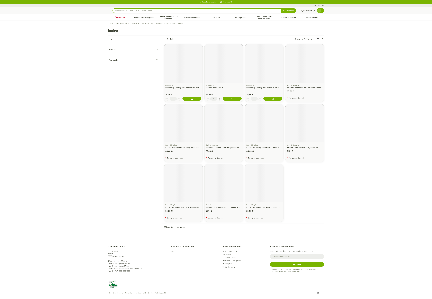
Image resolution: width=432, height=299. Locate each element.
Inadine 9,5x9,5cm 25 (214, 87)
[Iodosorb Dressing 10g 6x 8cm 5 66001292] (264, 183)
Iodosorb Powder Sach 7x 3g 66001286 (302, 147)
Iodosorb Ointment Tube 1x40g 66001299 (181, 147)
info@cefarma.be (122, 263)
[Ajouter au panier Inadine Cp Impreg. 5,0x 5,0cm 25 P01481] (272, 99)
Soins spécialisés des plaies (166, 23)
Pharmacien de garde (232, 260)
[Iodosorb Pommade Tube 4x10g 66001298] (304, 63)
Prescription (227, 263)
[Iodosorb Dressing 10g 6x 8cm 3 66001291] (264, 123)
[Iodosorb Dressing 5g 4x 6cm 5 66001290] (183, 183)
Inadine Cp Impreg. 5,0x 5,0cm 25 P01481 (263, 87)
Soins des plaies (148, 23)
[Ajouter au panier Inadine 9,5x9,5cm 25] (232, 99)
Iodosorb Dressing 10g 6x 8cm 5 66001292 (263, 207)
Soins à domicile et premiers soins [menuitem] (266, 17)
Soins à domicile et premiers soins (128, 23)
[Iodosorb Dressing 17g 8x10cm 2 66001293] (224, 183)
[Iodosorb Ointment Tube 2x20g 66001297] (224, 123)
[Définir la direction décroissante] (322, 38)
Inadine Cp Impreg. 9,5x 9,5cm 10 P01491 (182, 87)
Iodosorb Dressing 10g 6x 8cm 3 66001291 (263, 147)
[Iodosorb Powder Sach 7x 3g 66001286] (304, 123)
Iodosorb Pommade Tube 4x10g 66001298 (304, 87)
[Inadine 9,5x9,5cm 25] (224, 63)
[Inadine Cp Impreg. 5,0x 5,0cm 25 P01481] (264, 63)
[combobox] (196, 10)
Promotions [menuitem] (121, 17)
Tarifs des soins (229, 267)
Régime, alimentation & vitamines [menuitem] (169, 17)
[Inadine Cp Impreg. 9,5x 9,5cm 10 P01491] (183, 63)
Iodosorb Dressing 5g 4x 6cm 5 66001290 (182, 207)
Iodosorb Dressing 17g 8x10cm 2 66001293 (223, 207)
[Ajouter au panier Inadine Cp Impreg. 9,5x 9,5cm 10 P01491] (191, 99)
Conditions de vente (116, 293)
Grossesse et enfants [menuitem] (194, 18)
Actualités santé (229, 257)
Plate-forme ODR (161, 293)
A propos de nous (230, 251)
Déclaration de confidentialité (135, 293)
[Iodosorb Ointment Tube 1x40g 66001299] (183, 123)
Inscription (297, 264)
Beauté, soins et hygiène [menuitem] (145, 18)
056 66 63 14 (122, 261)
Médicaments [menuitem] (315, 18)
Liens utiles (227, 254)
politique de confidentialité (290, 271)
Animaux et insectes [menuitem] (290, 18)
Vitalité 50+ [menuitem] (220, 18)
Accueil (110, 23)
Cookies (150, 293)
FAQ (172, 251)
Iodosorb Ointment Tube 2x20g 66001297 (222, 147)
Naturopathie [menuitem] (243, 18)
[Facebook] (322, 284)
